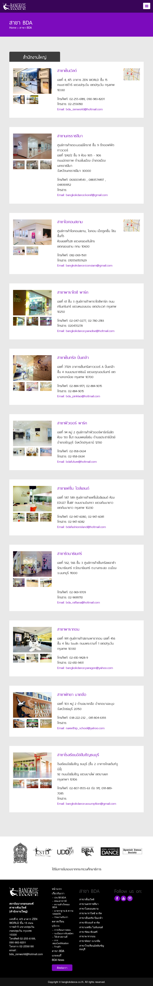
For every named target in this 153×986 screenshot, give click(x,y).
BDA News (58, 960)
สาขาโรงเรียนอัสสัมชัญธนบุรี (91, 947)
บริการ (56, 926)
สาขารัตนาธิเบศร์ (88, 932)
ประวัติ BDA (60, 897)
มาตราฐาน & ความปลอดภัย (62, 912)
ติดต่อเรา (62, 967)
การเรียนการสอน (62, 929)
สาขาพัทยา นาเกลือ (89, 941)
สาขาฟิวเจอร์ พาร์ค (89, 922)
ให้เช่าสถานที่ (60, 936)
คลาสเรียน (58, 921)
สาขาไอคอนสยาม (89, 908)
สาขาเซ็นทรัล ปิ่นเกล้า (91, 918)
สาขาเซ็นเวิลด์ (86, 899)
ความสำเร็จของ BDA (61, 906)
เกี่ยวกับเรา (58, 893)
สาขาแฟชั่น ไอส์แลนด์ (91, 927)
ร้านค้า (57, 946)
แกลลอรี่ (56, 955)
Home (12, 27)
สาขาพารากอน (87, 936)
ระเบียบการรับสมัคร (63, 933)
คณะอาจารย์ (60, 900)
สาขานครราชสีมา (89, 904)
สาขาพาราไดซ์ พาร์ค (90, 913)
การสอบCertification (60, 942)
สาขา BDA (58, 951)
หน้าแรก (57, 889)
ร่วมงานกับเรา (61, 916)
